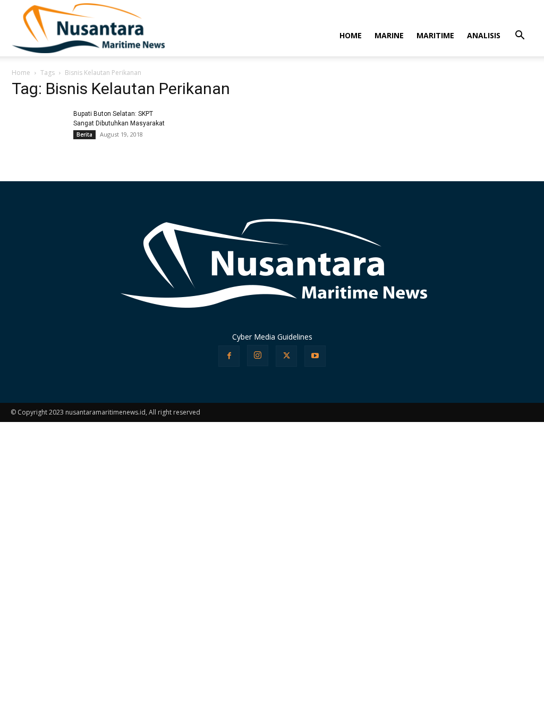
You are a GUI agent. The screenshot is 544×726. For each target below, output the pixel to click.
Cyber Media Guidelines (272, 337)
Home (21, 72)
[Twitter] (286, 356)
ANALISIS (483, 35)
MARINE (389, 35)
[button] (519, 36)
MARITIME (435, 35)
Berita (84, 134)
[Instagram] (257, 355)
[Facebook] (229, 356)
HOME (350, 35)
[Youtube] (315, 356)
